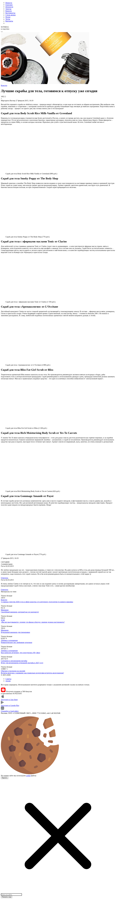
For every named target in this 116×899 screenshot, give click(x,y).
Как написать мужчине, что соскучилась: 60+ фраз (20, 653)
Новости (8, 3)
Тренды (8, 9)
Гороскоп (9, 5)
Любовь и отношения (9, 640)
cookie (28, 776)
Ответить (4, 578)
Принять (4, 778)
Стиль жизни (10, 15)
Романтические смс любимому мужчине (16, 642)
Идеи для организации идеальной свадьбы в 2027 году (22, 663)
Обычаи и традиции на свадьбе (13, 671)
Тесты (7, 19)
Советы (8, 679)
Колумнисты (10, 13)
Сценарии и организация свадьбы (14, 661)
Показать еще (6, 897)
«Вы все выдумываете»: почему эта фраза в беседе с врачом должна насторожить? (33, 622)
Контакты (9, 21)
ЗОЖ (3, 620)
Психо (7, 17)
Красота (8, 11)
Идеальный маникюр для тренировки (15, 632)
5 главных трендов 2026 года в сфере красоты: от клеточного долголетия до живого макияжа (37, 602)
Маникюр (4, 610)
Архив (8, 681)
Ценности (9, 7)
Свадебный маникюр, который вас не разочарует (20, 612)
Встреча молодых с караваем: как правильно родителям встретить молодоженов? (32, 673)
